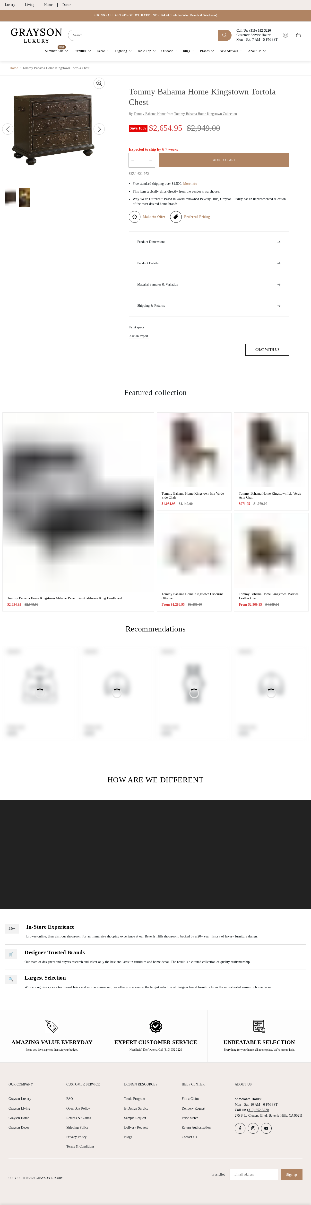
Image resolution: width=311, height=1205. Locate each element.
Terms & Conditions (80, 1146)
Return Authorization (196, 1127)
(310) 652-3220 (258, 1110)
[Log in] (285, 35)
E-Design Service (136, 1108)
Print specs (136, 327)
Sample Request (135, 1118)
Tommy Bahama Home (149, 114)
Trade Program (134, 1099)
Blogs (128, 1137)
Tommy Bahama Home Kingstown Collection (205, 114)
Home (48, 5)
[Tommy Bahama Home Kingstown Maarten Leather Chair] (271, 550)
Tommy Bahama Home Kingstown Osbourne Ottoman (192, 596)
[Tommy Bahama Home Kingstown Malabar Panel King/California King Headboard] (78, 502)
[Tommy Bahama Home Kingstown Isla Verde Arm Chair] (271, 450)
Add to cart (224, 160)
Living (29, 5)
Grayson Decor (19, 1127)
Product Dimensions (151, 242)
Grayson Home (19, 1118)
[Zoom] (99, 83)
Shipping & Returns (151, 305)
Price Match (190, 1118)
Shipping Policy (77, 1127)
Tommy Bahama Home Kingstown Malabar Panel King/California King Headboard (64, 598)
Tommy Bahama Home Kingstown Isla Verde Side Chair (193, 495)
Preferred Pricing (197, 217)
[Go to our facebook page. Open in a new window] (240, 1128)
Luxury (10, 5)
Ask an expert (138, 336)
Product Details (147, 263)
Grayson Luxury (20, 1099)
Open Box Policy (78, 1108)
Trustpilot (218, 1174)
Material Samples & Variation (157, 284)
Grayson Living (19, 1108)
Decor (66, 5)
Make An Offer (154, 217)
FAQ (69, 1099)
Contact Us (189, 1137)
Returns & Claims (78, 1118)
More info (190, 183)
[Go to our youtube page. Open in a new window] (266, 1128)
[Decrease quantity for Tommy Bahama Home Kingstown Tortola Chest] (133, 160)
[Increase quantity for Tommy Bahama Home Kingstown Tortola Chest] (151, 160)
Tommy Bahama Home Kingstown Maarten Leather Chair (269, 596)
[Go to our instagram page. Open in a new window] (253, 1128)
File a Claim (190, 1099)
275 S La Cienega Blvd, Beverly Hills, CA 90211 (268, 1115)
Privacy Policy (76, 1137)
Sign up (291, 1175)
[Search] (225, 35)
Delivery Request (136, 1127)
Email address (244, 1174)
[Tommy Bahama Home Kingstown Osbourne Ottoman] (194, 550)
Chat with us (267, 350)
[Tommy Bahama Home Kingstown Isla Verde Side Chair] (194, 450)
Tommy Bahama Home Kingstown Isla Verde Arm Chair (270, 495)
